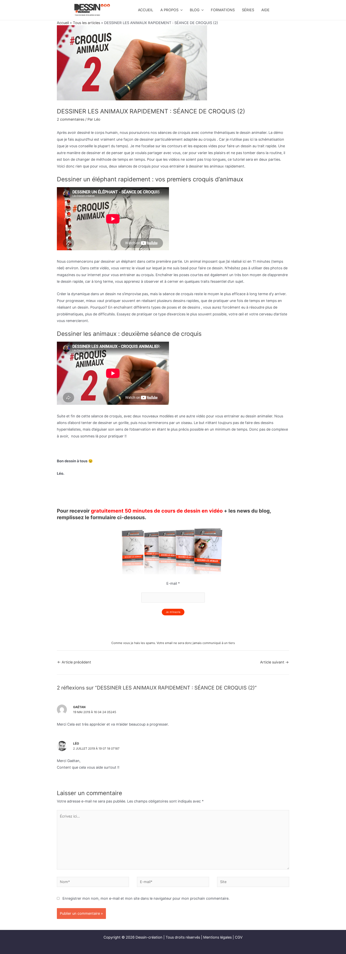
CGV (238, 937)
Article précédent (74, 662)
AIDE (265, 10)
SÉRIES (248, 10)
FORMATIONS (223, 10)
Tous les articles (86, 23)
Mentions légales (217, 937)
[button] (180, 10)
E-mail (173, 583)
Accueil (63, 23)
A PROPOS (169, 10)
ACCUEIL (145, 10)
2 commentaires (70, 119)
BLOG (194, 10)
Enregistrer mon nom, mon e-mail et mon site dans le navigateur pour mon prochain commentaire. (145, 898)
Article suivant (274, 662)
